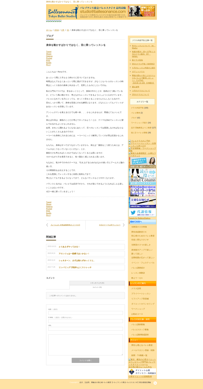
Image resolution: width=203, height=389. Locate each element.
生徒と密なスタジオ (140, 240)
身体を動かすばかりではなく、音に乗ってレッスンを (69, 2)
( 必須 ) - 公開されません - (60, 317)
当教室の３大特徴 (139, 227)
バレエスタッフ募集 (140, 329)
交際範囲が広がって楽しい (143, 257)
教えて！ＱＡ (137, 278)
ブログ (133, 118)
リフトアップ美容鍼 (140, 299)
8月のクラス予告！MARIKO (143, 64)
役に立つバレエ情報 (139, 133)
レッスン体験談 (138, 273)
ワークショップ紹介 (139, 123)
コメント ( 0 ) (97, 287)
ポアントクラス (138, 72)
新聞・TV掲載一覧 (139, 355)
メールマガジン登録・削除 (143, 350)
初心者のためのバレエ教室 (143, 236)
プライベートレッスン (141, 293)
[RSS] (155, 383)
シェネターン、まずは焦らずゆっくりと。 (77, 260)
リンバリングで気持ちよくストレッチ (75, 267)
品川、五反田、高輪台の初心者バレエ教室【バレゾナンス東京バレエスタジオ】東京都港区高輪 (115, 382)
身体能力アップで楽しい (142, 250)
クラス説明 (136, 288)
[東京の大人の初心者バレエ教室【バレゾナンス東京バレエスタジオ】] (101, 12)
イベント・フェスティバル (143, 263)
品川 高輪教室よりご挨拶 (141, 128)
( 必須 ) (53, 309)
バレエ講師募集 (138, 324)
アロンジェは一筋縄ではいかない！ (74, 253)
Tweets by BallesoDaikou (139, 218)
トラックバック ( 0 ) (97, 283)
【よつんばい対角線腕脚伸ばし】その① (65, 225)
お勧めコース (137, 314)
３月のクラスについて (141, 91)
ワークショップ (138, 309)
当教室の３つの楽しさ (141, 245)
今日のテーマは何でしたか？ (110, 225)
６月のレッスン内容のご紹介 (143, 68)
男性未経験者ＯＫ (139, 232)
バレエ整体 (135, 113)
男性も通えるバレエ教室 (142, 345)
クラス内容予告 (137, 108)
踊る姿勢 (135, 87)
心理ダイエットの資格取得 (140, 376)
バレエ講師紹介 (138, 268)
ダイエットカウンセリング (143, 304)
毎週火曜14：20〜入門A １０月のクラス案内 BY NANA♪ (143, 54)
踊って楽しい (137, 254)
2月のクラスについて (140, 95)
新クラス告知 (137, 60)
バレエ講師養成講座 (140, 335)
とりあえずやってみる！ (69, 247)
